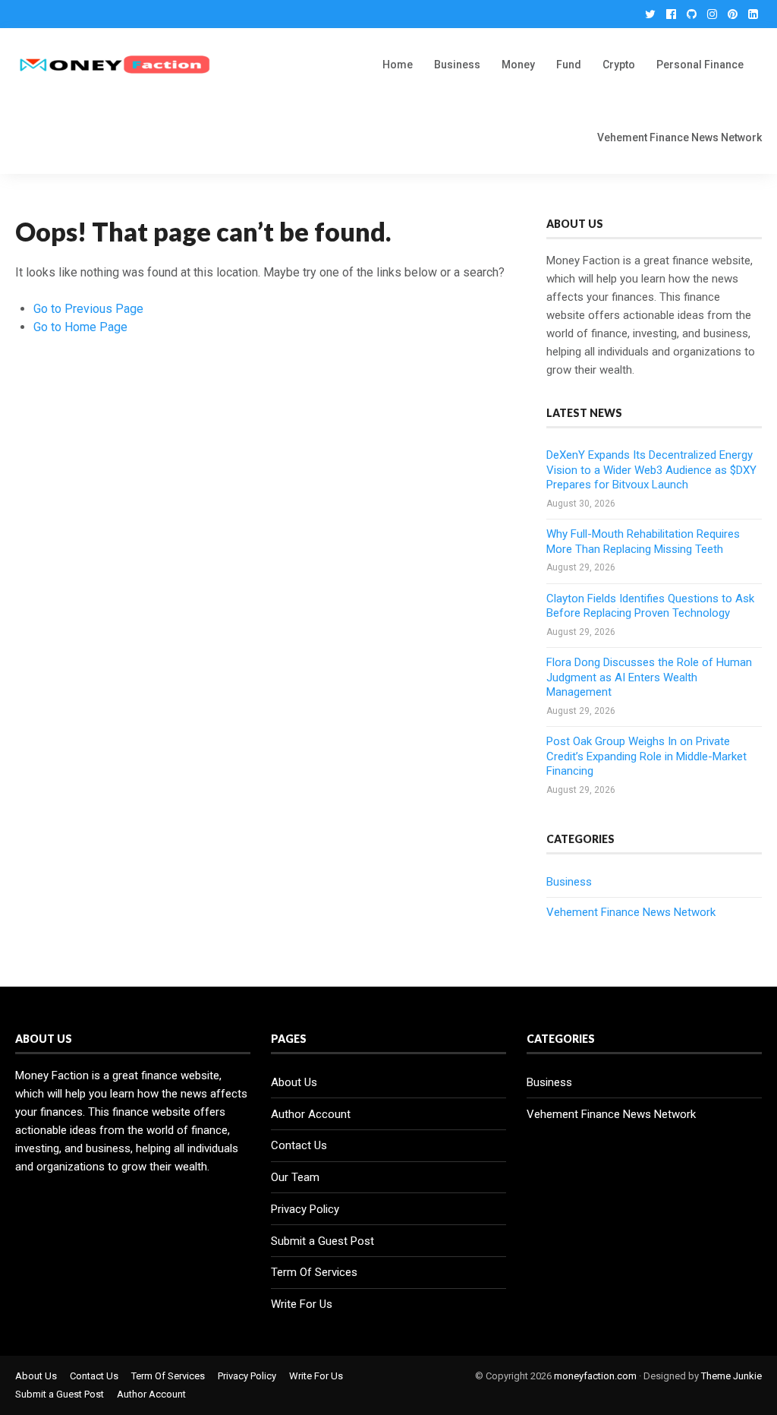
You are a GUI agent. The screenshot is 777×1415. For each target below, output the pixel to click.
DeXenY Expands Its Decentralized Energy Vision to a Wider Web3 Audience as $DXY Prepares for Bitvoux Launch (651, 469)
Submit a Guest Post (322, 1241)
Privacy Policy (305, 1209)
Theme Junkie (731, 1376)
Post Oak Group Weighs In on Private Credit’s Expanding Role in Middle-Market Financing (646, 756)
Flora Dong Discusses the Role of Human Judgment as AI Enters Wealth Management (649, 677)
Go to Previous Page (88, 309)
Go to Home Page (80, 327)
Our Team (295, 1177)
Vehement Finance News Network (679, 137)
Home (397, 64)
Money (518, 64)
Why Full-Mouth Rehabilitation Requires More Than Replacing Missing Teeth (643, 541)
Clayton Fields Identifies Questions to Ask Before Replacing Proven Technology (650, 606)
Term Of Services (314, 1272)
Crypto (618, 64)
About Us (294, 1082)
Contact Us (299, 1145)
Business (457, 64)
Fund (568, 64)
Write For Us (301, 1304)
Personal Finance (700, 64)
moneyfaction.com (595, 1376)
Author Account (311, 1114)
